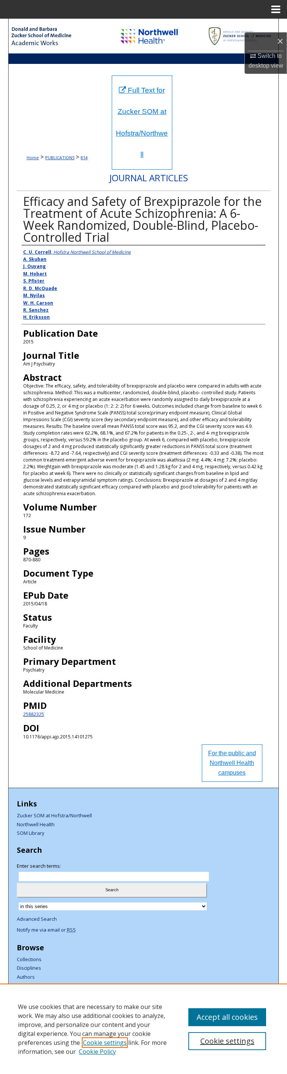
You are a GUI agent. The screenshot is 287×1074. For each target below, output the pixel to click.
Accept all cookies (227, 1017)
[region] (143, 1029)
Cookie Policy (97, 1051)
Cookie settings (105, 1042)
